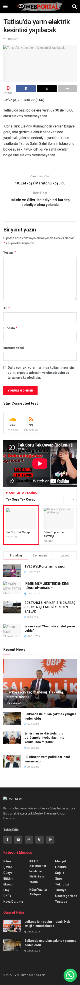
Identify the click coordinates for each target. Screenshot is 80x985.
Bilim (7, 861)
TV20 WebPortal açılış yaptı (44, 566)
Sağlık (59, 873)
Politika (61, 867)
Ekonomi (9, 884)
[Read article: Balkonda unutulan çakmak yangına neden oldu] (12, 718)
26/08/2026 (15, 703)
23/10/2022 (10, 39)
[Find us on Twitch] (39, 840)
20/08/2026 (32, 767)
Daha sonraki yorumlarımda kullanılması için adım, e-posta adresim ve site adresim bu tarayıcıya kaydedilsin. (41, 372)
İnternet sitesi (13, 348)
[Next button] (73, 499)
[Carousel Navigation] (70, 499)
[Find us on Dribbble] (50, 840)
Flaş (6, 890)
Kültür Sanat (36, 876)
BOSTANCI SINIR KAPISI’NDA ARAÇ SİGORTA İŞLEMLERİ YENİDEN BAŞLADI (50, 607)
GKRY (7, 896)
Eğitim (8, 878)
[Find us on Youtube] (18, 840)
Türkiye (60, 890)
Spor (58, 878)
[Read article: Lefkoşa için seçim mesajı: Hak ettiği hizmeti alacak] (40, 685)
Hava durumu (13, 901)
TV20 (16, 975)
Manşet (60, 861)
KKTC (33, 861)
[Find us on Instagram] (29, 840)
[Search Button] (74, 6)
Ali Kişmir (35, 894)
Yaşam (33, 881)
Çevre (7, 867)
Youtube (61, 901)
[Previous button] (66, 499)
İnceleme (35, 871)
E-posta (10, 328)
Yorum (9, 252)
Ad (6, 308)
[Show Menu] (5, 6)
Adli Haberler (37, 866)
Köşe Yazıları (38, 889)
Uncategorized (66, 896)
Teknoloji (62, 884)
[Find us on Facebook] (7, 840)
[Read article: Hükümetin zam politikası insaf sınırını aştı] (12, 761)
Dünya (7, 873)
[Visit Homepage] (39, 6)
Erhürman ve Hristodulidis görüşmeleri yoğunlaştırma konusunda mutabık (44, 738)
